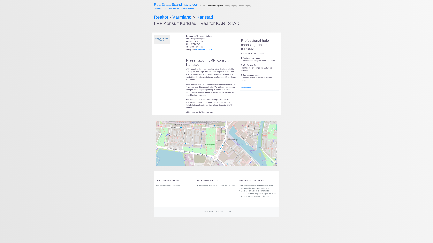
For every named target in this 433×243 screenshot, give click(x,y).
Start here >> (246, 88)
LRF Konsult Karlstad (203, 50)
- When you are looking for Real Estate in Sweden (176, 5)
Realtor (162, 17)
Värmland (181, 17)
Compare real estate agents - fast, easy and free (216, 185)
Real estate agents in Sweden (168, 185)
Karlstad (205, 17)
